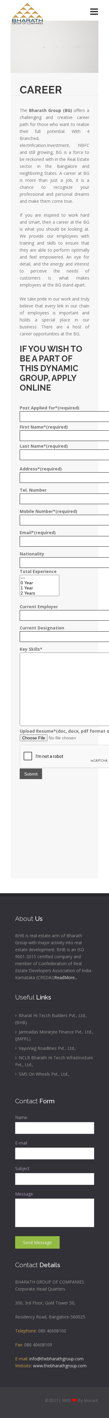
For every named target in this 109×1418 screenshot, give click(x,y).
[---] (39, 577)
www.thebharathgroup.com (60, 1366)
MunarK (91, 1400)
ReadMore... (66, 977)
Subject (22, 1168)
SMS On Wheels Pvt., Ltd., (43, 1074)
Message (24, 1194)
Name (21, 1117)
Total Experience (38, 571)
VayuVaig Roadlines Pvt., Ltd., (47, 1048)
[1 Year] (39, 588)
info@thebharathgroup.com (56, 1359)
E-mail (21, 1143)
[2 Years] (39, 593)
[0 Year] (39, 582)
